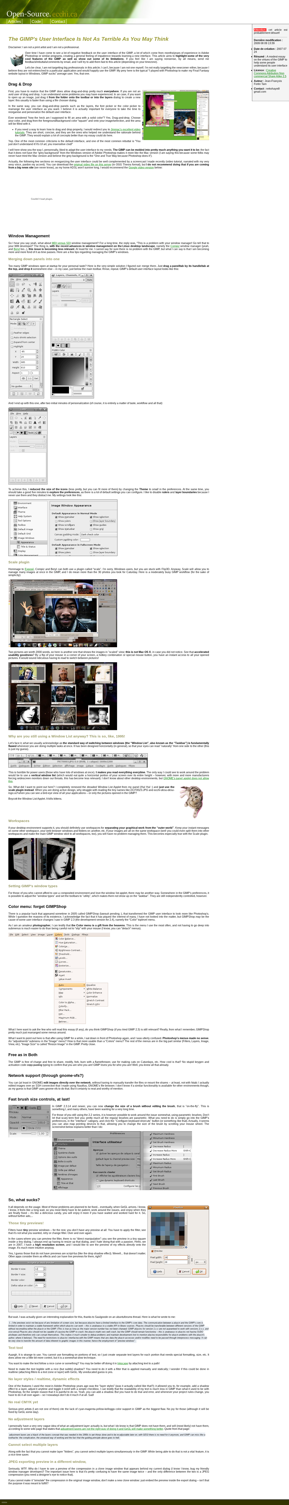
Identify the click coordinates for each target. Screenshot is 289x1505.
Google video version (141, 167)
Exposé (29, 569)
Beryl (17, 249)
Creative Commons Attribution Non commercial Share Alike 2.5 (270, 73)
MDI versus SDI (61, 243)
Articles (14, 21)
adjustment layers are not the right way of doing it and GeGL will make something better (112, 1428)
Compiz (175, 246)
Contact (58, 21)
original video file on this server (92, 164)
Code (36, 21)
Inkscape (122, 1363)
